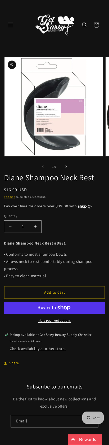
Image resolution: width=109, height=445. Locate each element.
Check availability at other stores (38, 348)
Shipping (9, 197)
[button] (10, 25)
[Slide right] (66, 166)
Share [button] (14, 363)
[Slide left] (43, 166)
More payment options (54, 320)
